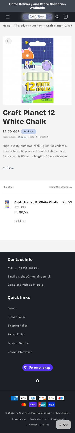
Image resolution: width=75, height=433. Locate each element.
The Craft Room (23, 412)
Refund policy (63, 412)
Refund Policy (16, 334)
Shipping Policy (18, 325)
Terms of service (38, 418)
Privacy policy (19, 418)
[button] (7, 17)
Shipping (22, 136)
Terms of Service (18, 343)
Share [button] (10, 168)
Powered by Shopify (41, 412)
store (40, 285)
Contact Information (20, 352)
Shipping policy (59, 418)
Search (12, 308)
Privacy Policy (16, 317)
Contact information (39, 424)
